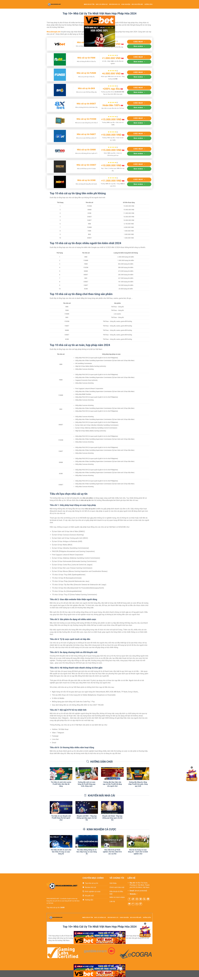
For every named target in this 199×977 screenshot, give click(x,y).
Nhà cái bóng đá (102, 4)
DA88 (62, 907)
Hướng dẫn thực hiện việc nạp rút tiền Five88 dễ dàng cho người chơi (112, 784)
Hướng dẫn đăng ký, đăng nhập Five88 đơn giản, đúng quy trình (138, 784)
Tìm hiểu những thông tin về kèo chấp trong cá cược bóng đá (87, 852)
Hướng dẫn (148, 4)
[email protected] (141, 891)
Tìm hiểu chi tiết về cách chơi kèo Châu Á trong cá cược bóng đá (61, 852)
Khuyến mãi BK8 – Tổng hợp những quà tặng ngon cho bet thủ (87, 818)
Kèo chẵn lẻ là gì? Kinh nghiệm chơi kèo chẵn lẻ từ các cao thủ (112, 852)
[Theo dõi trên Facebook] (129, 899)
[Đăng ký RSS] (144, 899)
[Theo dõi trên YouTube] (129, 904)
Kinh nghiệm (125, 4)
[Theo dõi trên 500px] (137, 904)
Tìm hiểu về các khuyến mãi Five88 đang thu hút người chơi (61, 818)
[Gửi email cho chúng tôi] (137, 899)
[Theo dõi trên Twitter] (133, 899)
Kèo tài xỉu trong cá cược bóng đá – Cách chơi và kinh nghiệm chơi (138, 852)
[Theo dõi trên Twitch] (140, 904)
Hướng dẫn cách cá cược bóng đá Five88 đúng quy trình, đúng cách (86, 784)
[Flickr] (133, 904)
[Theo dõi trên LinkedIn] (148, 899)
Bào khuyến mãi (137, 4)
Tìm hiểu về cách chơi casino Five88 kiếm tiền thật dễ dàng (61, 784)
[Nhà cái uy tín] (56, 4)
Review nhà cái (114, 4)
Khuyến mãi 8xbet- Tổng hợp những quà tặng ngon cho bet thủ (112, 818)
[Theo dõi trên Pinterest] (140, 899)
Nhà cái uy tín (89, 4)
